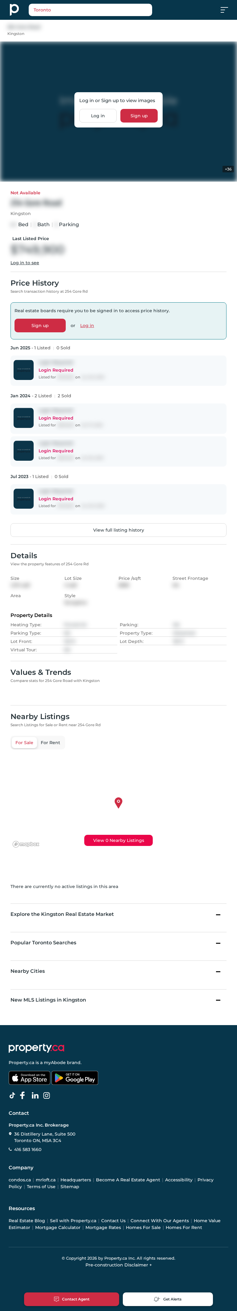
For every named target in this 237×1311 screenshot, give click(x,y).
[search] (90, 10)
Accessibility (179, 1180)
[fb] (25, 1095)
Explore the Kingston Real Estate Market (62, 914)
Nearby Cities (27, 971)
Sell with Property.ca (73, 1220)
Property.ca (21, 1062)
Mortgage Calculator (58, 1227)
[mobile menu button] (227, 10)
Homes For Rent (184, 1227)
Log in (98, 116)
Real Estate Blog (27, 1220)
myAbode (55, 1062)
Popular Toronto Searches (43, 943)
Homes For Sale (143, 1227)
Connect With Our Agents (160, 1220)
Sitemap (69, 1186)
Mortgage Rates (103, 1227)
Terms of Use (41, 1186)
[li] (36, 1095)
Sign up (139, 116)
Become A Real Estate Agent (128, 1180)
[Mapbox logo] (26, 844)
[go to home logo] (36, 1048)
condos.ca (20, 1180)
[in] (48, 1095)
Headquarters (75, 1180)
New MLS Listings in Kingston (48, 1000)
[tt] (14, 1095)
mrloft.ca (46, 1180)
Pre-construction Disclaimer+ (118, 1265)
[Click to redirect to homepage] (14, 10)
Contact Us (113, 1220)
